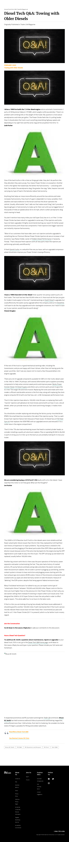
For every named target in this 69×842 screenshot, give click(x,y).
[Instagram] (49, 783)
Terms (16, 790)
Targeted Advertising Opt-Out (17, 820)
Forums (27, 780)
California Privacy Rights (17, 802)
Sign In (27, 776)
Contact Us (17, 778)
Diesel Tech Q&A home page (38, 642)
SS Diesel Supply (21, 387)
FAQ (16, 782)
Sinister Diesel (9, 387)
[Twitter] (53, 779)
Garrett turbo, (14, 249)
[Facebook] (49, 779)
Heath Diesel (49, 300)
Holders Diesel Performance (41, 239)
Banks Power (57, 384)
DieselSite (60, 302)
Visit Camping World (39, 786)
